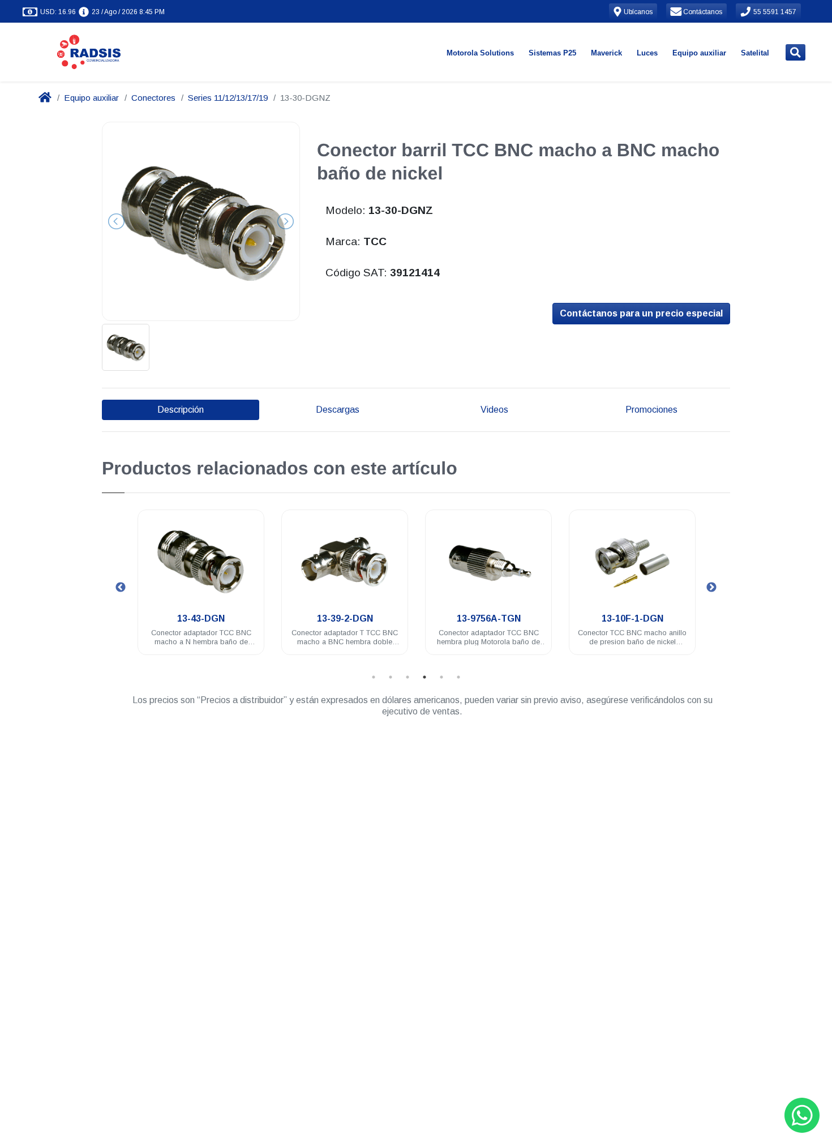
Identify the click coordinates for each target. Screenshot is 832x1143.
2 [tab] (390, 677)
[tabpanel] (201, 589)
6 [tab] (458, 677)
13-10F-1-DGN (632, 618)
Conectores (153, 97)
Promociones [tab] (651, 409)
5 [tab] (441, 677)
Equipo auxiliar (699, 53)
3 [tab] (407, 677)
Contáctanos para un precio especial (641, 313)
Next (711, 587)
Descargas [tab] (337, 409)
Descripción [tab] (180, 409)
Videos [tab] (494, 409)
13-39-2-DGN (345, 618)
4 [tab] (424, 677)
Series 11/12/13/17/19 (228, 97)
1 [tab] (373, 677)
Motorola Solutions (480, 53)
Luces (647, 53)
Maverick (606, 53)
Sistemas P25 (552, 53)
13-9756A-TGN (489, 618)
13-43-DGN (201, 618)
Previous (120, 587)
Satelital (755, 53)
